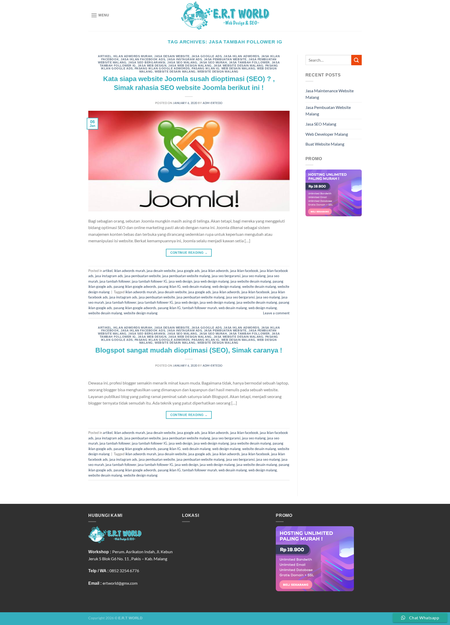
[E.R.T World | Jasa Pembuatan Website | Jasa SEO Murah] (225, 15)
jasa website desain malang (239, 65)
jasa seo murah (213, 62)
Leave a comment (276, 313)
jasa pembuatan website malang (186, 276)
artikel (104, 56)
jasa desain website (172, 56)
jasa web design (152, 65)
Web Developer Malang (326, 134)
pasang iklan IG (205, 68)
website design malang (218, 71)
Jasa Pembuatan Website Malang (328, 110)
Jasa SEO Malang (320, 123)
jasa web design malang (189, 65)
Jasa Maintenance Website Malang (329, 94)
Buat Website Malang (324, 143)
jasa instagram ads (184, 59)
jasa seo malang (182, 62)
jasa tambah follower (249, 62)
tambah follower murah (199, 308)
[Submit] (356, 60)
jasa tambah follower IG (149, 281)
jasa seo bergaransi (146, 62)
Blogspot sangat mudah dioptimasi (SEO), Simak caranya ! (188, 350)
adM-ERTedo (213, 103)
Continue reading (189, 253)
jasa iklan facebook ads (143, 59)
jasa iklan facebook (244, 271)
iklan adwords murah (132, 56)
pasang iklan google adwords (162, 68)
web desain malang (238, 68)
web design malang (226, 286)
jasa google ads (206, 56)
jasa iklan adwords (241, 56)
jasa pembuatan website (225, 59)
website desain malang (175, 71)
